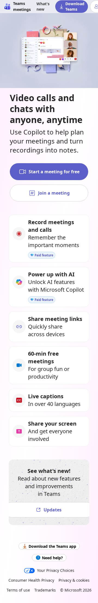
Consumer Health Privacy (31, 580)
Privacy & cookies (74, 580)
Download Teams (74, 6)
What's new (43, 6)
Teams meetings (22, 6)
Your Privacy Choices (55, 570)
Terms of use (18, 590)
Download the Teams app (52, 546)
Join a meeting (54, 193)
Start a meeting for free (54, 172)
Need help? (52, 557)
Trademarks (45, 590)
